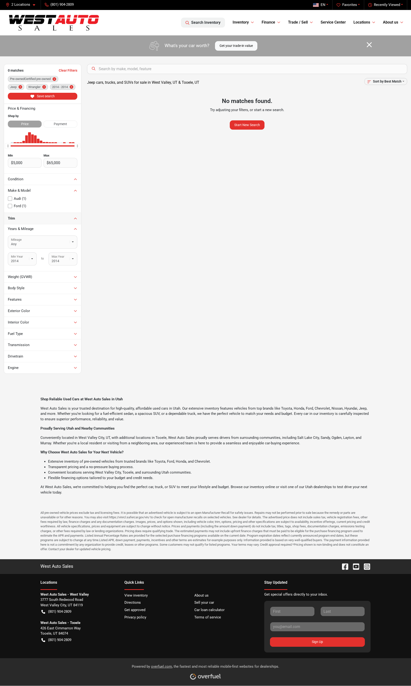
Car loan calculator (209, 610)
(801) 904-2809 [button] (62, 4)
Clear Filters (68, 70)
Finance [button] (268, 22)
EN (323, 5)
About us (201, 595)
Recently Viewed (387, 5)
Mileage (16, 239)
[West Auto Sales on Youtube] (354, 566)
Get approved (134, 610)
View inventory (136, 595)
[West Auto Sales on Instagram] (365, 566)
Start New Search (247, 125)
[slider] (8, 146)
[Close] (369, 44)
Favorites (349, 5)
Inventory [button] (241, 22)
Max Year (58, 256)
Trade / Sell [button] (298, 22)
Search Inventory (205, 22)
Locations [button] (361, 22)
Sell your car (204, 602)
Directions (132, 602)
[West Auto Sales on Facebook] (343, 566)
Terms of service (207, 617)
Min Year (17, 256)
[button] (22, 4)
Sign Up (317, 642)
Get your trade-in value (236, 46)
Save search (45, 96)
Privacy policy (135, 617)
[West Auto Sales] (54, 22)
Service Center (333, 22)
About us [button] (390, 22)
